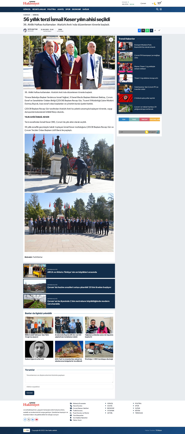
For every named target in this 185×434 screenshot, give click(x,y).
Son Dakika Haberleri (80, 418)
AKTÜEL (110, 413)
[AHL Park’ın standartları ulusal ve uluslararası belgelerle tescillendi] (69, 349)
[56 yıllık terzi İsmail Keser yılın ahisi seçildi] (69, 62)
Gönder (30, 393)
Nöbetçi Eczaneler (79, 403)
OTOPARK (110, 410)
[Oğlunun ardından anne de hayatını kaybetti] (99, 325)
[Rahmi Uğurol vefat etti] (39, 349)
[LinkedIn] (32, 419)
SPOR (68, 9)
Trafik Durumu (78, 410)
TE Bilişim (159, 430)
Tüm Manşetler (78, 415)
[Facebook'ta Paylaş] (139, 30)
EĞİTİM (137, 410)
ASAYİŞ (60, 9)
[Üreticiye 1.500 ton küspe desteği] (99, 349)
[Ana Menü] (160, 9)
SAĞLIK (86, 9)
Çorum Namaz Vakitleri (81, 408)
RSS (27, 430)
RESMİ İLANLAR (39, 9)
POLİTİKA (51, 9)
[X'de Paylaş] (143, 30)
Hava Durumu (77, 406)
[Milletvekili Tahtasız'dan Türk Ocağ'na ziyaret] (39, 325)
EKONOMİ (76, 9)
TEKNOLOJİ (139, 413)
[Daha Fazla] (151, 30)
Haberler (26, 15)
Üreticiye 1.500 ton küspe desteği (99, 359)
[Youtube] (36, 419)
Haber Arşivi (77, 420)
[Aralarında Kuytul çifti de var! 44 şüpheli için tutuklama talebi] (69, 325)
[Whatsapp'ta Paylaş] (147, 30)
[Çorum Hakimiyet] (31, 3)
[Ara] (157, 9)
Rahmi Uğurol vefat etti (34, 359)
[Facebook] (25, 419)
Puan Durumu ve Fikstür (81, 413)
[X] (29, 419)
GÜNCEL (27, 9)
